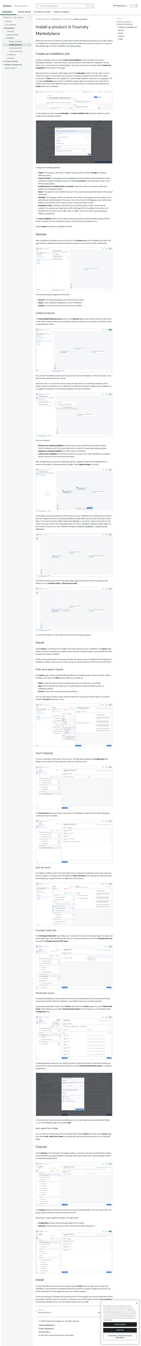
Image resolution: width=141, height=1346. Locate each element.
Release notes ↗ (11, 68)
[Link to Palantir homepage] (7, 6)
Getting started (24, 12)
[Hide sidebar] (30, 17)
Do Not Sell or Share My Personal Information (120, 1336)
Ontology (52, 197)
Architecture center (42, 12)
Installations (11, 55)
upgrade (104, 78)
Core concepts (10, 25)
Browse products (15, 41)
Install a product (15, 45)
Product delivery (43, 19)
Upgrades (10, 58)
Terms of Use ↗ (44, 1332)
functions (90, 197)
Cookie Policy (108, 1320)
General (121, 30)
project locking (48, 183)
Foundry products (16, 51)
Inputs (120, 33)
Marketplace (56, 19)
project (50, 173)
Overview (8, 21)
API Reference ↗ (120, 6)
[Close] (136, 1303)
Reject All (120, 1330)
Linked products (15, 48)
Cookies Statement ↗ (47, 1325)
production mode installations (65, 178)
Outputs (121, 36)
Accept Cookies (120, 1324)
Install (120, 39)
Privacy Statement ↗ (46, 1328)
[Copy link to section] (34, 27)
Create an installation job (127, 27)
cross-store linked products (95, 448)
